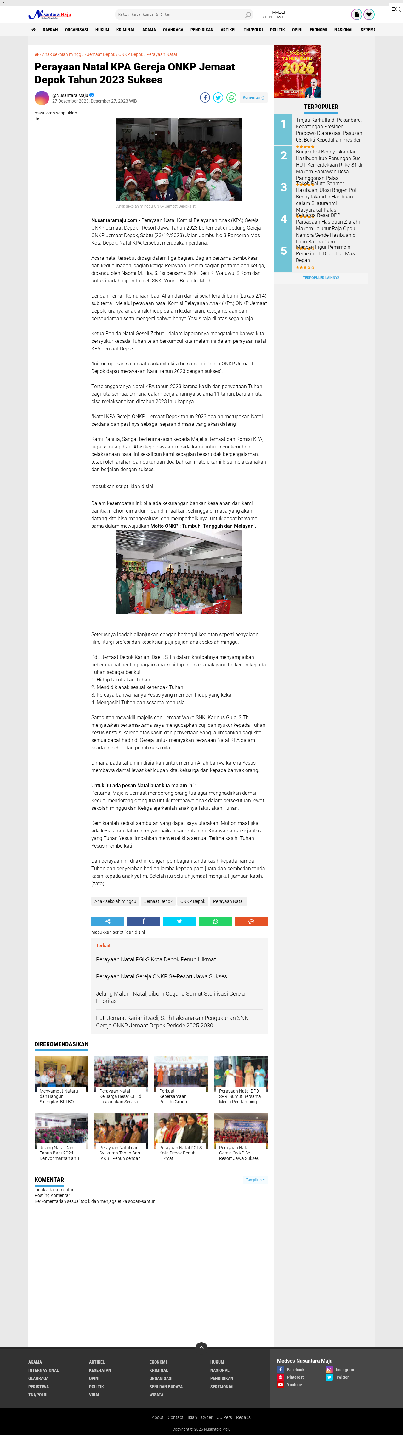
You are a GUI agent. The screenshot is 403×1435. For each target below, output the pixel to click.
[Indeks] (357, 14)
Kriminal (125, 29)
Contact (176, 1417)
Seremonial (373, 29)
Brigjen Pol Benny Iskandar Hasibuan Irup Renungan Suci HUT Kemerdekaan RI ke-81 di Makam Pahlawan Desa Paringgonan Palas (329, 165)
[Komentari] (251, 921)
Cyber (207, 1417)
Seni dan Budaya (166, 1386)
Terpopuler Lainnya (321, 278)
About (158, 1417)
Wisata (156, 1394)
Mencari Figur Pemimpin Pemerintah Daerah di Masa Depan (327, 253)
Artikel (228, 29)
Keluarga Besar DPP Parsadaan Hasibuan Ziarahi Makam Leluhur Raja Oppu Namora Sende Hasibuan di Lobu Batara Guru (328, 228)
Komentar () (253, 97)
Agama (149, 29)
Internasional (43, 1370)
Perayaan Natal (161, 54)
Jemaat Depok (101, 54)
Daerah (50, 29)
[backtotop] (201, 1348)
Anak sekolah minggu (63, 54)
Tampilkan (254, 1180)
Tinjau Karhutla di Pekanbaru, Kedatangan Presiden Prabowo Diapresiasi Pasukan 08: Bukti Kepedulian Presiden (329, 129)
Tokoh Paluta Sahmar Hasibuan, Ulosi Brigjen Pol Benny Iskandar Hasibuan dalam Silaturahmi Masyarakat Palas (326, 197)
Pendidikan (201, 29)
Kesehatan (100, 1370)
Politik (277, 29)
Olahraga (173, 29)
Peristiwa (38, 1386)
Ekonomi (318, 29)
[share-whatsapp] (231, 97)
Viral (94, 1394)
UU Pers (224, 1417)
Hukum (102, 29)
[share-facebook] (205, 97)
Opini (297, 29)
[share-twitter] (218, 97)
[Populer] (369, 14)
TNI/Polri (253, 29)
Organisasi (76, 29)
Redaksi (244, 1417)
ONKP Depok (130, 54)
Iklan (192, 1417)
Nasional (344, 29)
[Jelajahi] (396, 8)
